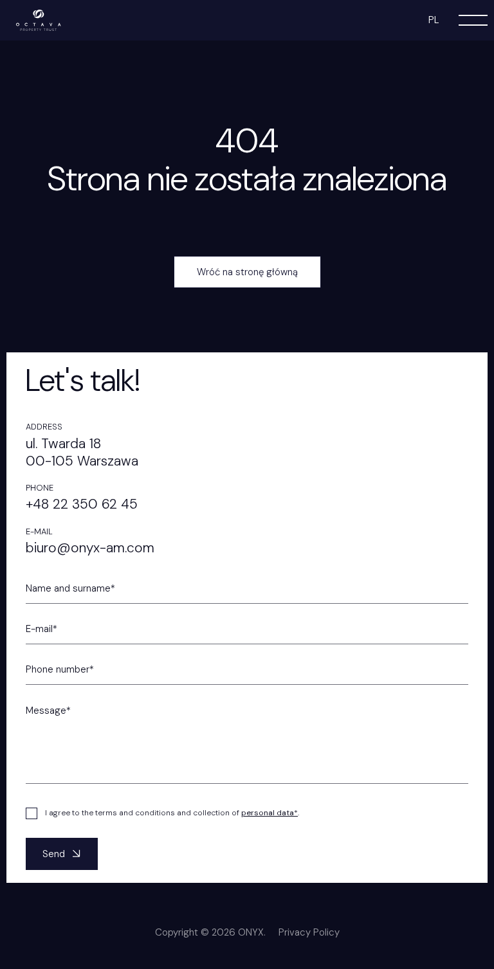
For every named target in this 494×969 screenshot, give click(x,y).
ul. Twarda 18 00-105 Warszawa (82, 452)
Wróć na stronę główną (247, 272)
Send (53, 853)
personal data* (269, 813)
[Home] (38, 19)
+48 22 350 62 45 (82, 504)
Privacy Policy (309, 932)
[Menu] (473, 20)
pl (433, 20)
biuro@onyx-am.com (90, 548)
